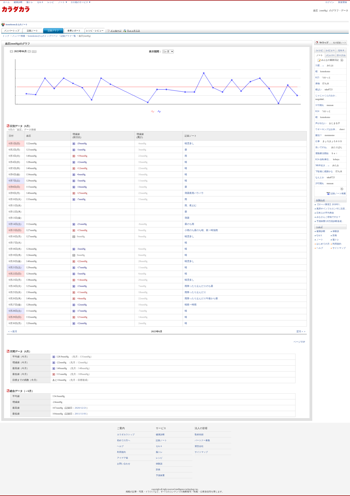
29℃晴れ (319, 183)
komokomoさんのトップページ (43, 36)
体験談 (335, 231)
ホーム (6, 2)
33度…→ (319, 65)
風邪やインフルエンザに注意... (331, 208)
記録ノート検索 (338, 193)
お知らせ (320, 200)
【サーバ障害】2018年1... (328, 204)
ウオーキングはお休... (326, 129)
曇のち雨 (189, 224)
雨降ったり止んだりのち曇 (199, 286)
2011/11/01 (80, 413)
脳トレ (29, 2)
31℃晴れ (319, 105)
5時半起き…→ (322, 165)
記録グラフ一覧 (68, 36)
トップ (6, 36)
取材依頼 (199, 434)
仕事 (317, 141)
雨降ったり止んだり (195, 292)
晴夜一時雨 (191, 304)
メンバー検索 (18, 36)
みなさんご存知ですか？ (328, 217)
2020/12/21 (80, 408)
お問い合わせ (123, 463)
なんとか (319, 177)
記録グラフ (53, 30)
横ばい (318, 89)
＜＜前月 (12, 331)
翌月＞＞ (301, 331)
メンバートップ (11, 30)
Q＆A (319, 235)
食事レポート (74, 30)
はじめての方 (323, 244)
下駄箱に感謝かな (324, 171)
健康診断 (18, 2)
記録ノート (32, 30)
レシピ (50, 2)
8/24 (317, 111)
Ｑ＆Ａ (40, 2)
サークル (341, 55)
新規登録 (342, 2)
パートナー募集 (202, 440)
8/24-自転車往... (322, 159)
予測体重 (160, 475)
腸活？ (318, 135)
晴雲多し (189, 143)
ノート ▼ (62, 2)
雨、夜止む (191, 205)
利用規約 (336, 244)
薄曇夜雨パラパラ (194, 193)
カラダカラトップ (126, 434)
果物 (317, 83)
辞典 (334, 235)
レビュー (330, 50)
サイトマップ (339, 248)
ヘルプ (319, 227)
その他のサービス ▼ (81, 2)
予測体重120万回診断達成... (329, 221)
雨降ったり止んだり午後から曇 (201, 298)
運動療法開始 (321, 153)
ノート (319, 55)
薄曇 (187, 218)
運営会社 (199, 446)
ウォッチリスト (133, 31)
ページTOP (299, 342)
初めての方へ (123, 440)
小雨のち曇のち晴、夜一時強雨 (201, 230)
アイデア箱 (122, 458)
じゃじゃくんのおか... (326, 95)
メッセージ (115, 30)
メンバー (330, 55)
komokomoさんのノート (17, 24)
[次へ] (341, 60)
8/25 (317, 77)
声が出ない (320, 123)
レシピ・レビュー (95, 30)
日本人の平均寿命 (325, 213)
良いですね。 (321, 147)
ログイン (329, 2)
